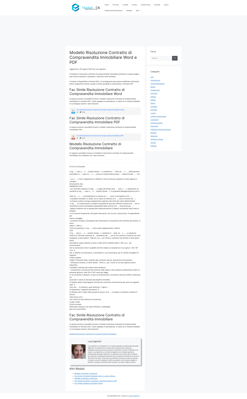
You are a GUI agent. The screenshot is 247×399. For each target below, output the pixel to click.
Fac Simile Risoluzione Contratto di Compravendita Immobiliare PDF (100, 136)
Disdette (129, 10)
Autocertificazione (158, 84)
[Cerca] (175, 58)
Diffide (153, 100)
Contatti (125, 5)
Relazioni (154, 136)
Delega (153, 97)
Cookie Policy (145, 5)
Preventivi (154, 126)
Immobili (154, 110)
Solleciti (153, 146)
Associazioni (155, 80)
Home (107, 5)
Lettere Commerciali (158, 116)
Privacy (134, 5)
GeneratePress (134, 396)
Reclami (154, 133)
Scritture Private (157, 139)
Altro (137, 10)
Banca (153, 87)
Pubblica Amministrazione (113, 10)
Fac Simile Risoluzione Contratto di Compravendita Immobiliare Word (100, 110)
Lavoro (166, 5)
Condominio (155, 90)
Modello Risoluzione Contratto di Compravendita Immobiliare (92, 334)
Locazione (154, 120)
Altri (152, 77)
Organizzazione (156, 123)
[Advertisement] (123, 29)
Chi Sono (116, 5)
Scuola (153, 143)
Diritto (153, 103)
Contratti (157, 5)
